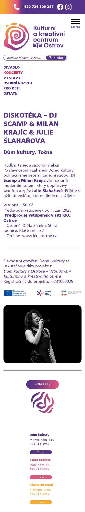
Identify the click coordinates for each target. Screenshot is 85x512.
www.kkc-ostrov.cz (40, 235)
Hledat (58, 57)
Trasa (40, 452)
